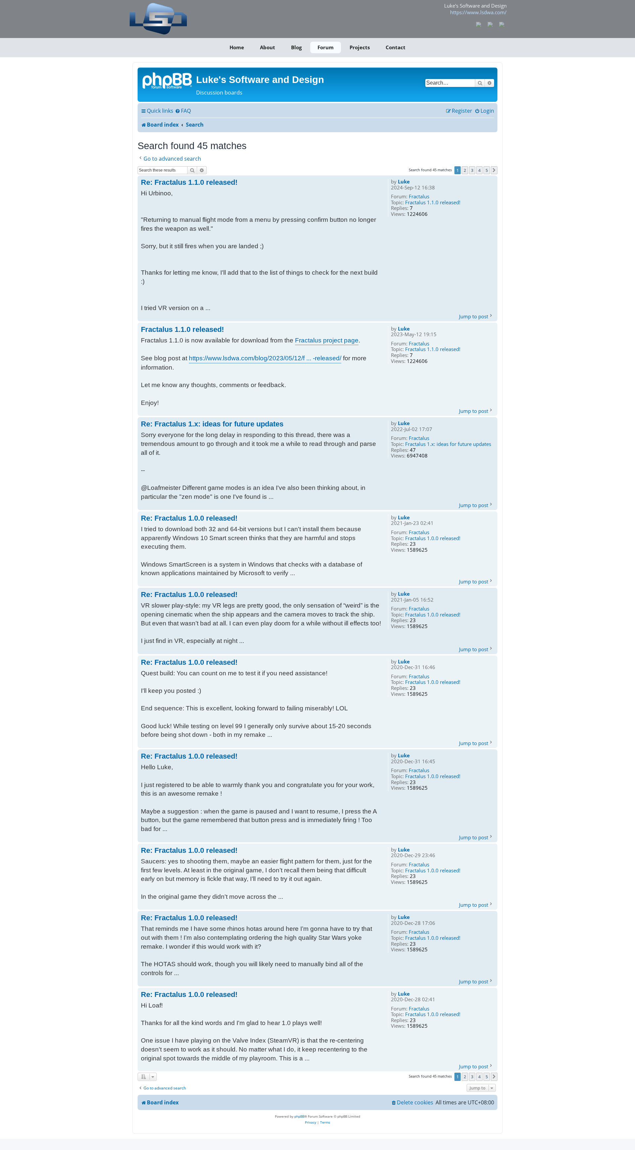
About (267, 47)
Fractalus (419, 197)
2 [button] (465, 170)
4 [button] (479, 170)
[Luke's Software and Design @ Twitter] (501, 23)
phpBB (299, 1116)
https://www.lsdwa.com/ (478, 12)
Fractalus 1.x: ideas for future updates (448, 444)
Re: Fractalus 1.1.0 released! (189, 182)
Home (237, 47)
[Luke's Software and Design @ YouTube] (490, 23)
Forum (326, 47)
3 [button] (472, 170)
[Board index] (167, 80)
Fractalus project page (327, 340)
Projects (360, 47)
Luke (404, 182)
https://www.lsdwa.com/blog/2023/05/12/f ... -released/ (265, 358)
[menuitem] (183, 111)
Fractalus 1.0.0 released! (432, 538)
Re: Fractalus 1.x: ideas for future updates (212, 424)
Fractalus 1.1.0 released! (432, 203)
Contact (395, 47)
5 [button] (487, 170)
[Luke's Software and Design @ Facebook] (479, 23)
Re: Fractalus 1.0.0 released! (189, 518)
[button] (494, 170)
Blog (296, 47)
